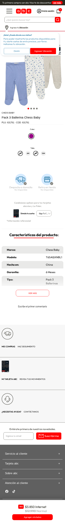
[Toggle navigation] (9, 11)
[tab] (28, 108)
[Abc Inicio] (23, 11)
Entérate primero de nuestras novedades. (33, 429)
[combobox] (44, 213)
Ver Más (32, 293)
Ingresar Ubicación (43, 51)
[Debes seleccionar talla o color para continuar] (19, 184)
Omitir (17, 51)
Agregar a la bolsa (32, 517)
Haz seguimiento (18, 346)
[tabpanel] (32, 75)
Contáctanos (20, 411)
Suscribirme (51, 436)
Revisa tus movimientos (23, 379)
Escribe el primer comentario (32, 306)
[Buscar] (57, 20)
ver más (57, 2)
